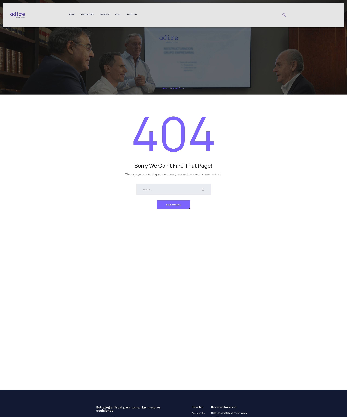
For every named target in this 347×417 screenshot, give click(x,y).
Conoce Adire (87, 14)
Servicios (104, 14)
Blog (117, 14)
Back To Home (173, 204)
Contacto (131, 14)
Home (71, 14)
